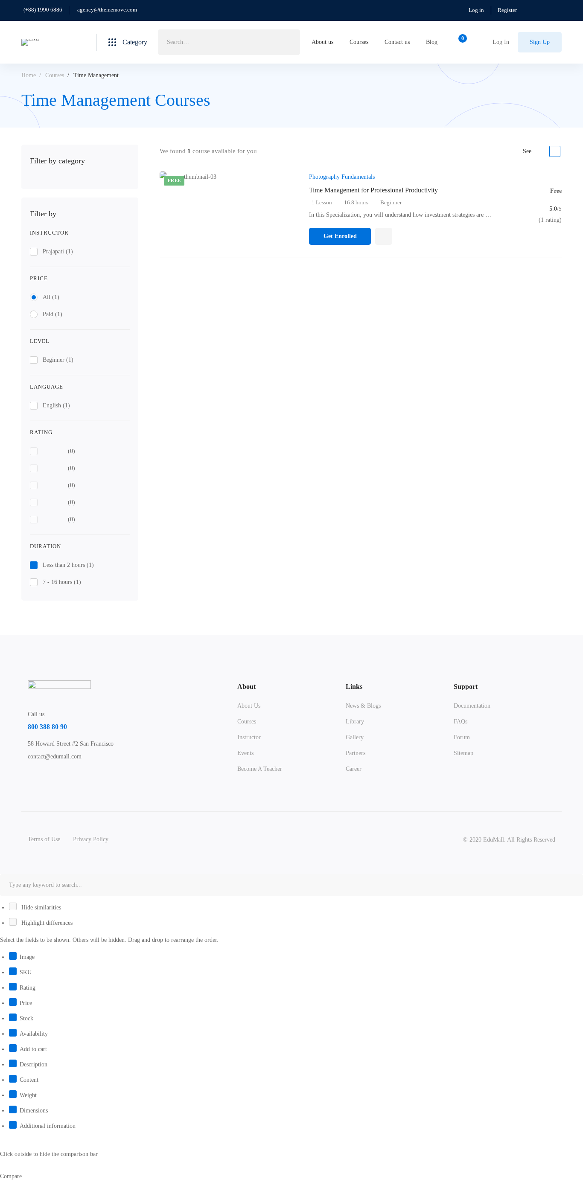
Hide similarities (40, 907)
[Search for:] (229, 42)
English (56, 405)
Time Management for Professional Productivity (373, 190)
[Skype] (54, 776)
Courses (54, 75)
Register (507, 10)
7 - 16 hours (62, 582)
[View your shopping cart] (460, 42)
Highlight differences (46, 923)
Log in (476, 10)
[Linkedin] (80, 776)
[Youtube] (67, 776)
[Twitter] (27, 776)
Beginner (58, 360)
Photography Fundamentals (342, 177)
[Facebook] (41, 776)
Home (28, 75)
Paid (52, 314)
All (51, 297)
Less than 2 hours (68, 565)
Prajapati (58, 251)
